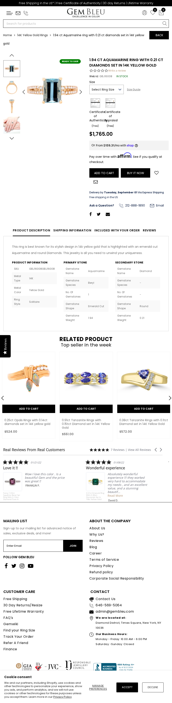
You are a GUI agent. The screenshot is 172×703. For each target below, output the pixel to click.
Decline (153, 687)
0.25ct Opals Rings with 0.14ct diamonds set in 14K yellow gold (27, 422)
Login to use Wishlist (156, 172)
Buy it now (135, 173)
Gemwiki (10, 624)
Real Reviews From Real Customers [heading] (34, 450)
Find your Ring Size (19, 630)
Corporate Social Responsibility (116, 578)
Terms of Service (104, 559)
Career (95, 553)
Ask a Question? (101, 205)
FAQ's (8, 617)
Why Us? (96, 534)
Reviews (149, 230)
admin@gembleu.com (115, 611)
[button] (156, 450)
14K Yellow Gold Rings (32, 35)
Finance (10, 649)
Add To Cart (29, 409)
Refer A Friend (15, 642)
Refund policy (101, 572)
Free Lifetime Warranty (23, 611)
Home (7, 35)
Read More (109, 496)
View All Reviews (139, 450)
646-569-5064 (109, 605)
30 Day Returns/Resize (23, 605)
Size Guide (133, 89)
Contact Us (105, 599)
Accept (127, 687)
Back (159, 35)
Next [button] (79, 90)
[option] (52, 90)
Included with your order (117, 230)
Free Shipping (15, 599)
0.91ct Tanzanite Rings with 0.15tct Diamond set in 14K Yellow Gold (86, 424)
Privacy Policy (62, 697)
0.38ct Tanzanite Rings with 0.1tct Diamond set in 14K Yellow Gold (143, 422)
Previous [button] (22, 90)
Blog (93, 547)
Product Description (31, 230)
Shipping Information (72, 230)
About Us (97, 528)
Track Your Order (18, 636)
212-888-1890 (134, 205)
